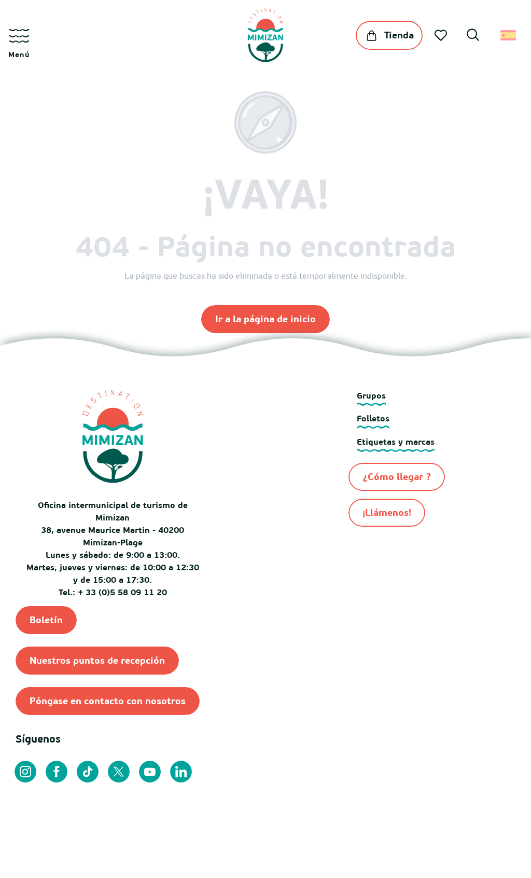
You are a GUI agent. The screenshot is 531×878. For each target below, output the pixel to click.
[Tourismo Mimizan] (265, 35)
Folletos (373, 418)
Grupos (371, 395)
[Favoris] (442, 35)
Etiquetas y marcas (396, 441)
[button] (473, 36)
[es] (509, 35)
